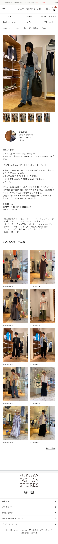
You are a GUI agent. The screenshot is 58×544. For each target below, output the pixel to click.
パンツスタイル (25, 221)
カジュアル (21, 224)
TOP (9, 16)
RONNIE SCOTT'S (48, 16)
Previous (5, 73)
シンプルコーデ (47, 218)
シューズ (24, 226)
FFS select (48, 22)
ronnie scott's (44, 224)
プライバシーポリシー (10, 524)
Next (52, 73)
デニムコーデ (10, 229)
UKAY (29, 22)
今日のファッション (39, 226)
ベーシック (9, 224)
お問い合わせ (7, 513)
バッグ (31, 224)
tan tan (29, 16)
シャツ (6, 226)
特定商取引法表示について (12, 518)
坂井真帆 (23, 132)
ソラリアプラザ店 (25, 137)
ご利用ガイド (7, 507)
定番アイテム (9, 221)
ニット (15, 226)
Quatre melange (9, 22)
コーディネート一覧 (18, 28)
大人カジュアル (11, 218)
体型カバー (39, 221)
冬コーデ (38, 229)
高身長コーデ (25, 229)
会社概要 (5, 501)
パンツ (34, 218)
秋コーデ (25, 218)
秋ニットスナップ (11, 232)
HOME (5, 28)
